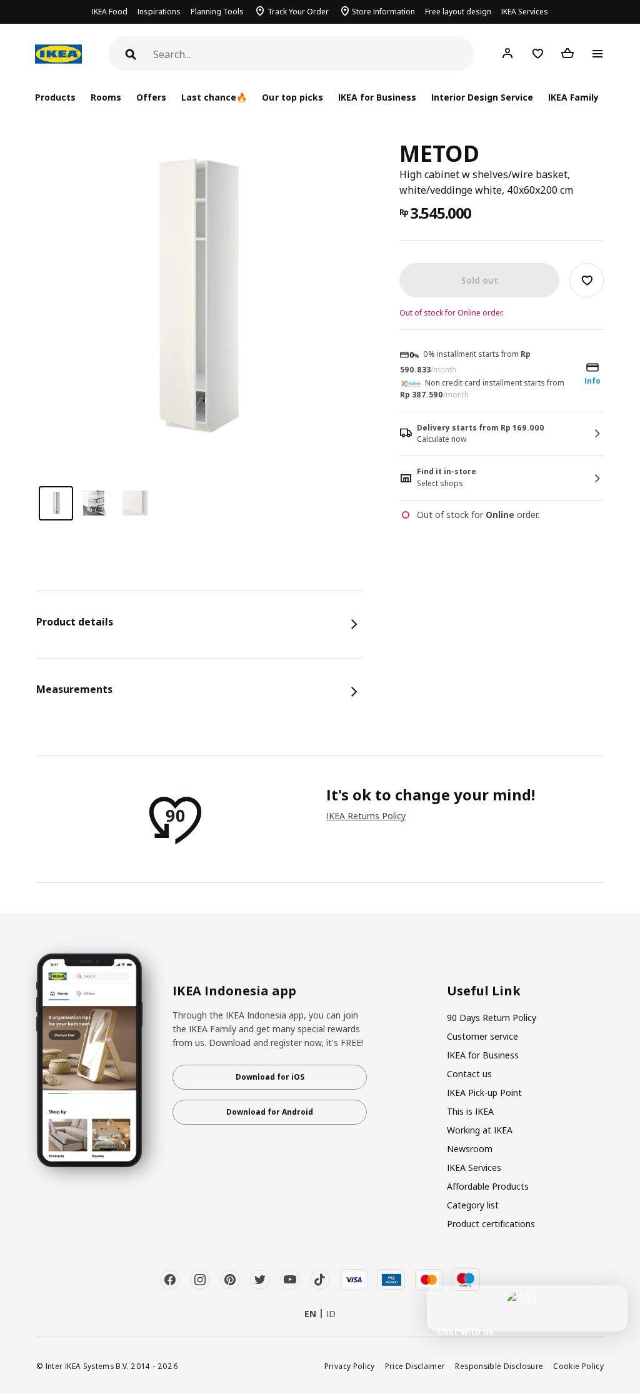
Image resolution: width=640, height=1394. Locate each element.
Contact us (469, 1074)
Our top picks (292, 97)
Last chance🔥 (214, 97)
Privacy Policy (349, 1366)
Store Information (383, 11)
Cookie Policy (578, 1366)
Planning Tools (217, 11)
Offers (151, 97)
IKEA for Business (377, 97)
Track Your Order (298, 11)
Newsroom (469, 1149)
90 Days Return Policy (491, 1017)
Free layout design (458, 11)
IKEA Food (110, 11)
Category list (473, 1205)
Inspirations (159, 11)
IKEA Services (524, 11)
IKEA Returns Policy (366, 816)
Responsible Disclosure (499, 1366)
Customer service (482, 1036)
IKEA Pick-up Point (484, 1092)
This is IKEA (470, 1111)
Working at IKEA (479, 1130)
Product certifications (491, 1224)
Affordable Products (488, 1186)
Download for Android (269, 1112)
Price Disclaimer (415, 1366)
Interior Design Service (482, 97)
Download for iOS (270, 1077)
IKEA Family (573, 97)
